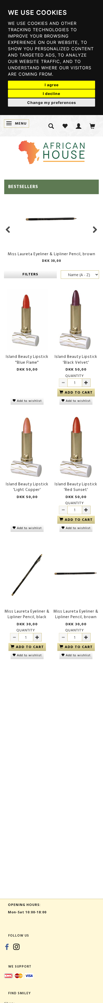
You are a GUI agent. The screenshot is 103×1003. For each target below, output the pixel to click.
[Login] (79, 126)
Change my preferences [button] (51, 102)
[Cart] (92, 126)
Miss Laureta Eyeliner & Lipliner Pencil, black (27, 614)
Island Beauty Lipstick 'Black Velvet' (76, 359)
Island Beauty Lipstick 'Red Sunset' (76, 487)
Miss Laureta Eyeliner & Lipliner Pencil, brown (51, 254)
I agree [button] (52, 85)
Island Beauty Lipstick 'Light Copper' (27, 487)
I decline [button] (51, 93)
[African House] (51, 151)
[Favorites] (65, 126)
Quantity (74, 376)
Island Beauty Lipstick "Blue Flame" (27, 359)
